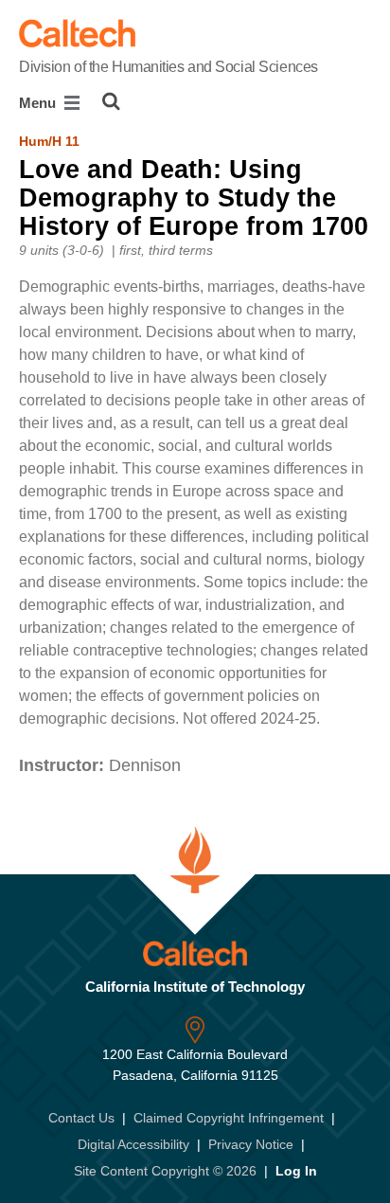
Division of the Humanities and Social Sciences (168, 67)
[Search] (111, 101)
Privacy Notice (250, 1144)
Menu (39, 103)
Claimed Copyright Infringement (228, 1117)
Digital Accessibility (133, 1144)
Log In (296, 1170)
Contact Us (81, 1117)
